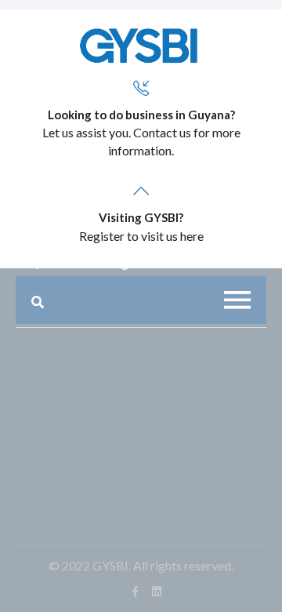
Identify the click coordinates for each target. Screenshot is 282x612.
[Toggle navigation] (237, 300)
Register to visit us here (141, 235)
